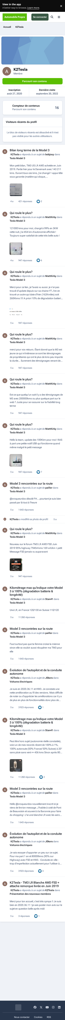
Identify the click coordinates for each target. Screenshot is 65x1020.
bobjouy (49, 154)
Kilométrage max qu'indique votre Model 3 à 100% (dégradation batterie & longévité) (36, 591)
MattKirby (50, 217)
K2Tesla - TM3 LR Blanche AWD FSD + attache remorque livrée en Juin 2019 (34, 884)
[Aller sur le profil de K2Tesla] (4, 151)
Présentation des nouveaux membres (30, 893)
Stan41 (49, 599)
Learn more (6, 6)
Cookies (38, 1017)
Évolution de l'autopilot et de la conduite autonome (36, 671)
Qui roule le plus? (21, 213)
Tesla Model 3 (17, 158)
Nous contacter (22, 1017)
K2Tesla (15, 154)
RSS (49, 1017)
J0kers (49, 677)
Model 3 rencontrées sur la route (31, 483)
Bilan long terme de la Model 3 (30, 150)
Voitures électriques (21, 681)
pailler (48, 487)
